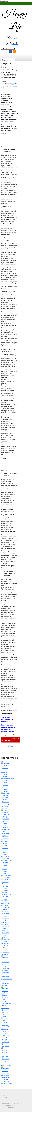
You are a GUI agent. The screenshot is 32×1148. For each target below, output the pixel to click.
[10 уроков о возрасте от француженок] (5, 1052)
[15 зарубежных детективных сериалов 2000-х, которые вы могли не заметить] (5, 909)
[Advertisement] (16, 1129)
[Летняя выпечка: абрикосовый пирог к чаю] (5, 884)
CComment (9, 747)
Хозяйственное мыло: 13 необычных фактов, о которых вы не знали (6, 1010)
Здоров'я (14, 84)
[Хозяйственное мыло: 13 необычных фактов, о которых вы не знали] (5, 994)
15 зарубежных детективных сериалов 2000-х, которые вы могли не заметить (5, 928)
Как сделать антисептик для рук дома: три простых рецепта (5, 831)
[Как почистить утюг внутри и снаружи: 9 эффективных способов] (5, 1025)
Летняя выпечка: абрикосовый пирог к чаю (6, 894)
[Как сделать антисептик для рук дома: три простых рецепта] (5, 816)
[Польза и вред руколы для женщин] (5, 942)
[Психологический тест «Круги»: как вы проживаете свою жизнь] (5, 769)
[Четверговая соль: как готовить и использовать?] (5, 1071)
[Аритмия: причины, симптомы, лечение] (5, 796)
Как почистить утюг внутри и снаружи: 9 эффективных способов (6, 1039)
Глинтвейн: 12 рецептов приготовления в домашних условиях (6, 978)
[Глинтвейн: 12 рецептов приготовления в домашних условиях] (5, 963)
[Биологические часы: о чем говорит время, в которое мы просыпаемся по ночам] (5, 849)
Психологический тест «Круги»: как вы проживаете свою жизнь (7, 784)
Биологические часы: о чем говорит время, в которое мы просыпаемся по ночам (6, 869)
